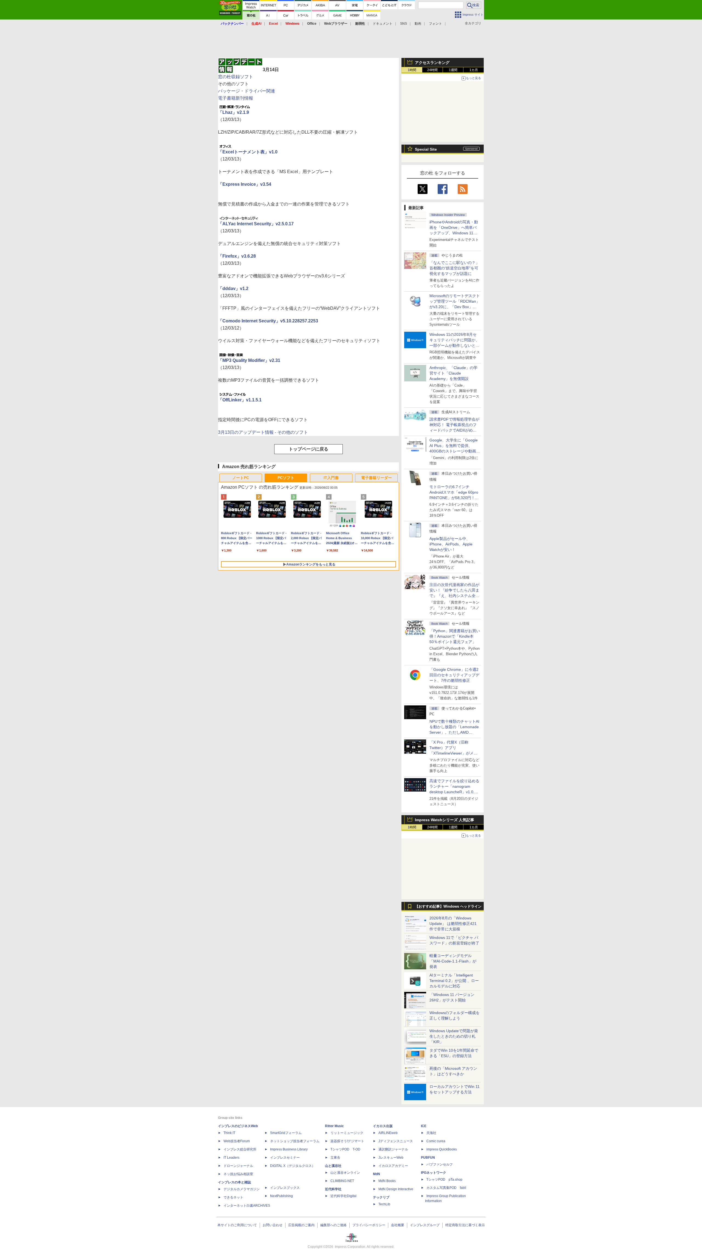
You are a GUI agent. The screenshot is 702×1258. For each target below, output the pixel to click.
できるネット (233, 1197)
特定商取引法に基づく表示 (465, 1225)
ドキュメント (382, 24)
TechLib (384, 1204)
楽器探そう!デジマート (347, 1141)
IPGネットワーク (433, 1173)
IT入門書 (331, 477)
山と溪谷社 (333, 1166)
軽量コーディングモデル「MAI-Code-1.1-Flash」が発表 (452, 961)
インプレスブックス (285, 1188)
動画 (418, 24)
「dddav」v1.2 (233, 288)
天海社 (431, 1133)
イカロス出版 (383, 1126)
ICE (423, 1126)
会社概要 (397, 1225)
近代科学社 (333, 1189)
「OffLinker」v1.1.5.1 (240, 400)
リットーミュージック (346, 1133)
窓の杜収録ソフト (235, 76)
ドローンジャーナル (238, 1166)
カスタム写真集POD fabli (446, 1188)
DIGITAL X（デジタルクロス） (292, 1166)
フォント (435, 24)
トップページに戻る (308, 449)
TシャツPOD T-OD (345, 1149)
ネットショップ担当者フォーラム (294, 1141)
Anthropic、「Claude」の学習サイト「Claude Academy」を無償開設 (453, 373)
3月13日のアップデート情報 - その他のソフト (263, 432)
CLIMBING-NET (342, 1181)
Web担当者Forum (236, 1141)
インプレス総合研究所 (239, 1149)
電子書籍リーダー (376, 477)
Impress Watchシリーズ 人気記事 (444, 820)
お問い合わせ (272, 1225)
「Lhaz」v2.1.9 (233, 112)
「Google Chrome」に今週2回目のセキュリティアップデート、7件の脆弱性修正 (454, 675)
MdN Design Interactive (395, 1189)
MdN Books (387, 1181)
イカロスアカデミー (393, 1166)
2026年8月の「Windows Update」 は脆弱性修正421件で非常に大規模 (453, 923)
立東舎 (335, 1158)
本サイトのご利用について (237, 1225)
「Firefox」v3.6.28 (237, 256)
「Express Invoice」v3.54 (244, 184)
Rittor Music (334, 1126)
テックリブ (381, 1197)
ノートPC (240, 477)
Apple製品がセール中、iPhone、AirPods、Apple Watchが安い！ (450, 544)
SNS (403, 24)
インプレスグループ (425, 1225)
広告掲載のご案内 (301, 1225)
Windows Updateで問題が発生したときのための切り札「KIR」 (453, 1036)
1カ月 (473, 70)
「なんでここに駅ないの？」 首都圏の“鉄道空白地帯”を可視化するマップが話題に (456, 268)
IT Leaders (231, 1158)
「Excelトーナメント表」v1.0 (248, 152)
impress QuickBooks (441, 1149)
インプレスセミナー (285, 1158)
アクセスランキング (432, 62)
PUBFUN (428, 1158)
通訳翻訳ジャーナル (393, 1149)
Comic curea (435, 1141)
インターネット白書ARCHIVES (246, 1206)
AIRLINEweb (388, 1133)
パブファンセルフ (439, 1164)
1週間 (453, 70)
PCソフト (286, 477)
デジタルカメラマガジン (241, 1189)
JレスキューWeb (390, 1158)
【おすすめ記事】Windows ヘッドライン (448, 906)
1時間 (412, 70)
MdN (376, 1174)
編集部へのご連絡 (333, 1225)
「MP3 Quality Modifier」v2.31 (249, 360)
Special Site (426, 149)
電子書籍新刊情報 (235, 98)
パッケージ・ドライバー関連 (246, 91)
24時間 (432, 70)
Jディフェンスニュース (395, 1141)
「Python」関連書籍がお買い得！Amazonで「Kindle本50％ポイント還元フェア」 (454, 636)
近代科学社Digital (343, 1196)
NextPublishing (281, 1196)
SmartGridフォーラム (286, 1133)
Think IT (229, 1133)
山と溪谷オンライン (345, 1173)
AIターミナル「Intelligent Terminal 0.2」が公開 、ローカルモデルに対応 (454, 980)
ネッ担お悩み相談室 (238, 1174)
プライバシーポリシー (368, 1225)
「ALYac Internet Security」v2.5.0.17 (256, 223)
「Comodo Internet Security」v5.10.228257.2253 (268, 321)
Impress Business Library (289, 1149)
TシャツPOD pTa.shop (444, 1179)
